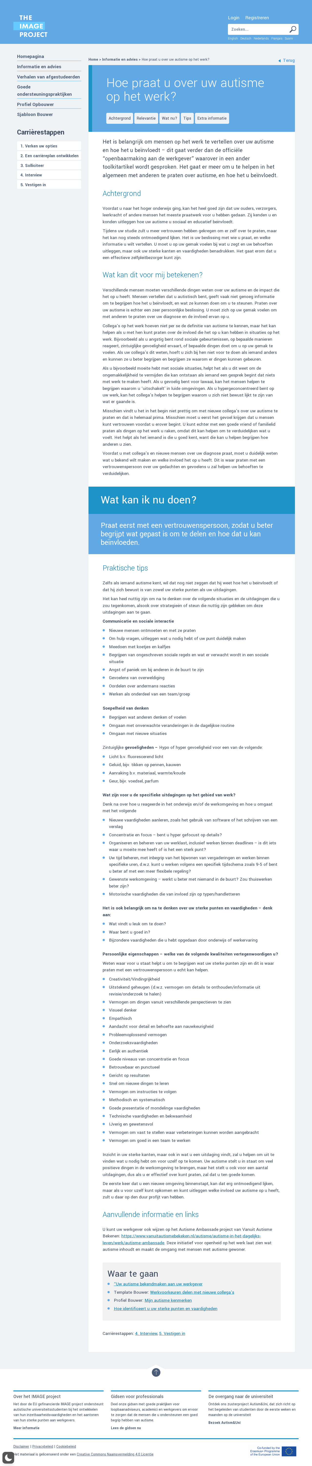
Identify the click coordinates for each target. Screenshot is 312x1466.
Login (233, 17)
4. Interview (31, 175)
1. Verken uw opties (38, 146)
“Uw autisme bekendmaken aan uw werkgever (158, 1284)
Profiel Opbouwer (35, 104)
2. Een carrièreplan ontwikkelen (49, 156)
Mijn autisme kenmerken (168, 1300)
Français (277, 38)
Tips (187, 118)
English (233, 38)
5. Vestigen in (33, 185)
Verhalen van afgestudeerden (48, 77)
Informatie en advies (39, 66)
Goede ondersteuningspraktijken (44, 90)
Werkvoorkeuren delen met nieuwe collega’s (192, 1292)
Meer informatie (26, 1428)
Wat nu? (169, 118)
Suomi (289, 38)
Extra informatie (212, 118)
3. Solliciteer (32, 165)
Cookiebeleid (66, 1446)
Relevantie (146, 118)
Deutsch (245, 38)
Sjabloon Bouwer (35, 114)
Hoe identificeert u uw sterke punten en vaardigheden (165, 1309)
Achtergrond (120, 118)
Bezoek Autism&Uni (224, 1422)
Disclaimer (21, 1446)
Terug (289, 60)
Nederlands (261, 38)
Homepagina (30, 56)
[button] (8, 1458)
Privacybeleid (42, 1446)
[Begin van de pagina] (156, 1372)
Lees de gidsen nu (126, 1428)
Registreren (257, 17)
